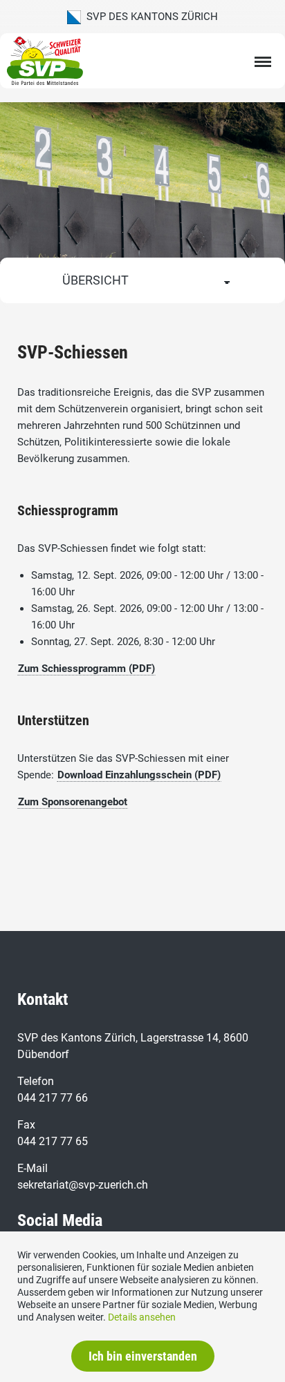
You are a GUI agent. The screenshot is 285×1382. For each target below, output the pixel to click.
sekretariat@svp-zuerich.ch (82, 1184)
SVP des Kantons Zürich (149, 16)
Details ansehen (142, 1317)
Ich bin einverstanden (143, 1356)
